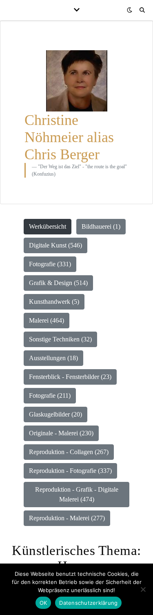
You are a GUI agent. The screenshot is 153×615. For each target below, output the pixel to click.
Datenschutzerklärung (88, 602)
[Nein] (143, 589)
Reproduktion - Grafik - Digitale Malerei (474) (76, 494)
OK (43, 602)
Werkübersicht (47, 226)
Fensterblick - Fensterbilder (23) (70, 376)
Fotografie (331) (50, 264)
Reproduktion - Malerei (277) (67, 518)
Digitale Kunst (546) (55, 245)
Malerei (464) (46, 320)
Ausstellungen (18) (53, 357)
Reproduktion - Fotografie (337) (70, 470)
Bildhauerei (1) (101, 226)
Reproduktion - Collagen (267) (69, 451)
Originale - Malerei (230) (61, 433)
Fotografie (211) (50, 395)
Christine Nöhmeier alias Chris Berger (69, 137)
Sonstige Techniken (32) (60, 339)
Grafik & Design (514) (58, 282)
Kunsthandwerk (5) (54, 301)
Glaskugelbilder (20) (55, 414)
